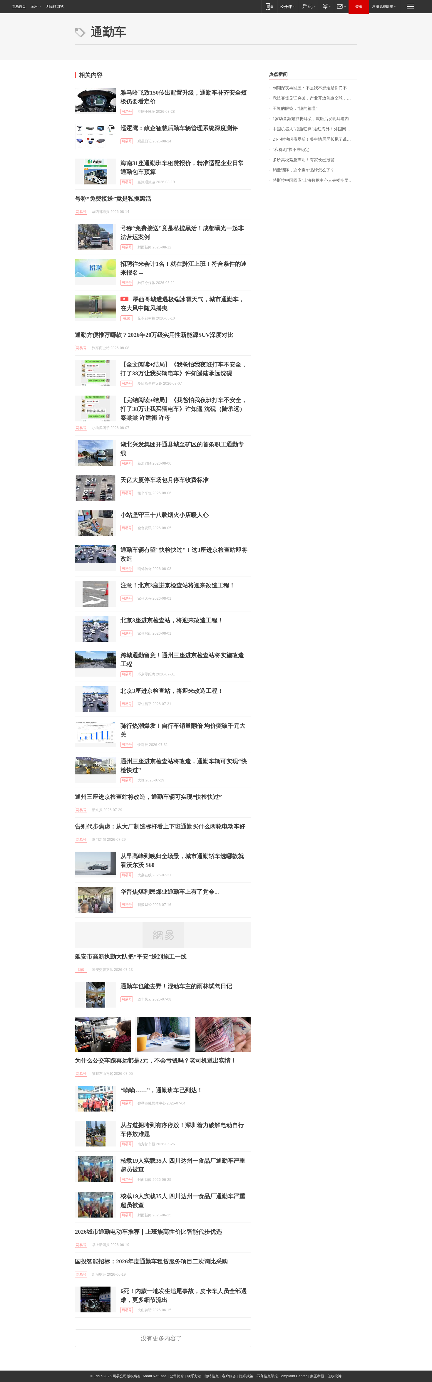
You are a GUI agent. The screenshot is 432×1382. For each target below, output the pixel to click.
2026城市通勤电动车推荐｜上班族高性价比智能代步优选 (148, 1231)
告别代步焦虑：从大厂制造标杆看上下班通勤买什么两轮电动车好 (160, 826)
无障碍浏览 (54, 6)
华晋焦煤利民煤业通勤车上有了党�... (169, 891)
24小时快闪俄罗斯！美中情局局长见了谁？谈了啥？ (315, 139)
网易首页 (19, 6)
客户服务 (229, 1376)
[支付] (326, 6)
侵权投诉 (334, 1376)
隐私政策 (246, 1376)
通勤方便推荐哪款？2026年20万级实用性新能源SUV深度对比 (154, 335)
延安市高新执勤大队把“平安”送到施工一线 (131, 956)
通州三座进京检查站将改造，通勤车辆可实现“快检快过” (148, 796)
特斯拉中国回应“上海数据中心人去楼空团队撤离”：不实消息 (315, 180)
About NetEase (155, 1376)
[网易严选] (308, 6)
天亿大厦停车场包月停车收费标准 (164, 480)
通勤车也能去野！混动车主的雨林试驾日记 (176, 986)
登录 (358, 6)
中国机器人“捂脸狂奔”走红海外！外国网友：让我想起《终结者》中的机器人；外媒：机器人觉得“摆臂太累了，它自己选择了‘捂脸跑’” (315, 129)
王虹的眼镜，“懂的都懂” (295, 108)
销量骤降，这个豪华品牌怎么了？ (303, 170)
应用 (34, 6)
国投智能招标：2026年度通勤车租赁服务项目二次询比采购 (151, 1261)
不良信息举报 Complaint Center (282, 1376)
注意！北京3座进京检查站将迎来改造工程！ (177, 585)
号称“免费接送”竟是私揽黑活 (113, 198)
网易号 (126, 112)
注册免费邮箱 (382, 6)
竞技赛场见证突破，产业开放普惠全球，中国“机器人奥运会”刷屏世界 (315, 98)
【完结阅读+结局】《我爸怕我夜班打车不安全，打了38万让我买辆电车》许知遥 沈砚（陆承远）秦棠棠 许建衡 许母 (183, 409)
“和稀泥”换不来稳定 (291, 149)
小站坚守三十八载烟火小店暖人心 (164, 515)
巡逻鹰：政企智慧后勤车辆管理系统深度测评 (179, 128)
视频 (126, 318)
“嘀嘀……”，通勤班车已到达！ (161, 1090)
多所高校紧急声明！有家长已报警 (303, 160)
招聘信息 (212, 1376)
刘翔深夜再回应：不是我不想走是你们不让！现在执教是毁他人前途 (315, 88)
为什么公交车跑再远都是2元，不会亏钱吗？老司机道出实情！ (156, 1060)
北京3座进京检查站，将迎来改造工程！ (171, 620)
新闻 (81, 970)
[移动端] (269, 6)
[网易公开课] (287, 6)
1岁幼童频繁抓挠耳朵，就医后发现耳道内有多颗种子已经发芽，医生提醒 (315, 119)
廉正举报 (317, 1376)
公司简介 (177, 1376)
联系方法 (194, 1376)
